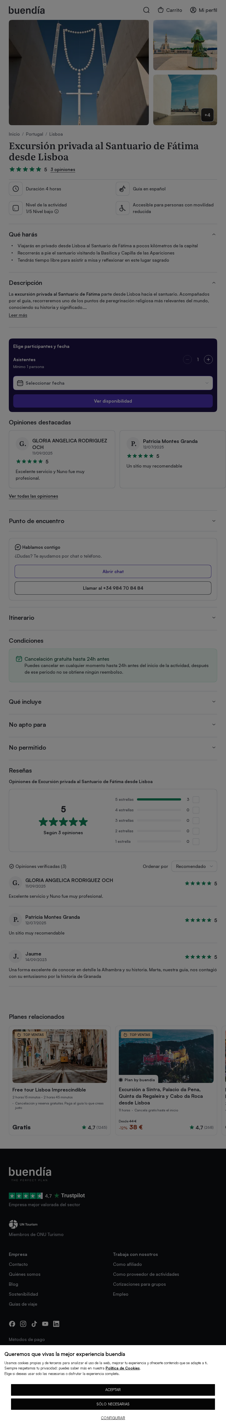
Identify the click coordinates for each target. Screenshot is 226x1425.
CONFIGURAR (113, 1418)
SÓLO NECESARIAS (113, 1404)
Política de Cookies (123, 1368)
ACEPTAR (113, 1389)
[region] (113, 1385)
